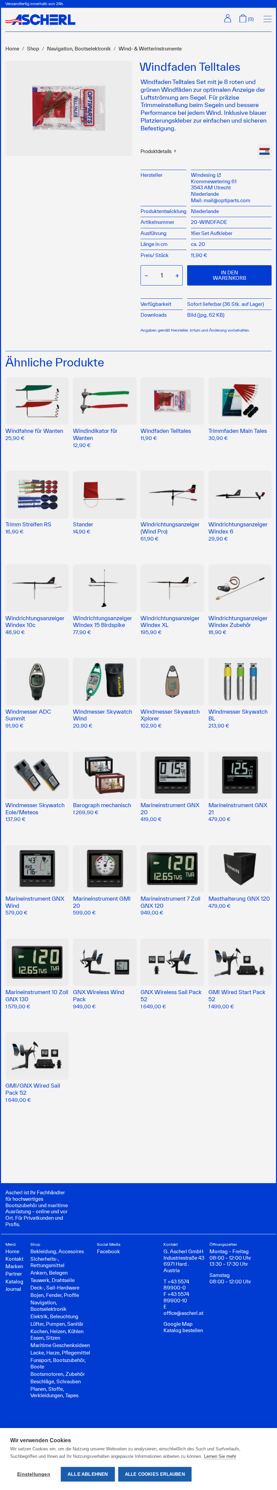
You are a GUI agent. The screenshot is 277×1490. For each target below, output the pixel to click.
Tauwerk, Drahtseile (52, 1280)
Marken (14, 1266)
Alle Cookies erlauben (155, 1474)
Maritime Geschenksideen (60, 1345)
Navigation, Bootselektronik (79, 48)
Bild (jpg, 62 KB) (205, 315)
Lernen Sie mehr (220, 1456)
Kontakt (14, 1259)
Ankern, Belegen (49, 1273)
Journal (13, 1289)
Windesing (204, 175)
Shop (33, 48)
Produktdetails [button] (156, 151)
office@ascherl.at (183, 1313)
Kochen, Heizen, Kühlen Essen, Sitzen (56, 1334)
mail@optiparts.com (227, 200)
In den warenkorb (229, 275)
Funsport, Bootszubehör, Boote (58, 1363)
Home (12, 48)
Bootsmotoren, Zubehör (57, 1374)
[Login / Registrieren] (227, 18)
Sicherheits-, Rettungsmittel (47, 1262)
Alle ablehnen (88, 1474)
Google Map (178, 1324)
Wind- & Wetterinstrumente (150, 48)
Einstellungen (33, 1474)
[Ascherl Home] (40, 19)
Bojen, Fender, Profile (54, 1295)
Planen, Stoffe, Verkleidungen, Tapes (54, 1392)
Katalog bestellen (183, 1330)
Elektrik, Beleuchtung (54, 1316)
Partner (13, 1274)
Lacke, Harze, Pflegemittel (60, 1353)
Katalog (14, 1281)
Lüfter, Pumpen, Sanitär (56, 1324)
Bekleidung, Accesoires (57, 1251)
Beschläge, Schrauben (55, 1381)
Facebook (108, 1251)
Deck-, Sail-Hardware (54, 1287)
